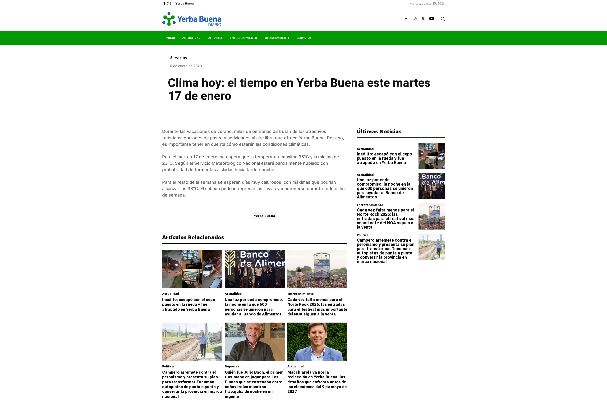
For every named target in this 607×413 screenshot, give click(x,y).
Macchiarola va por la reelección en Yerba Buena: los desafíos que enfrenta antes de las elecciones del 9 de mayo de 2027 (317, 382)
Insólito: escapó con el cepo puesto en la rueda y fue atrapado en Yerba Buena (188, 304)
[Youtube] (431, 19)
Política (168, 366)
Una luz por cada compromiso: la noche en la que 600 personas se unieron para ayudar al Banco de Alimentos (254, 306)
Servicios (178, 58)
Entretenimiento (300, 293)
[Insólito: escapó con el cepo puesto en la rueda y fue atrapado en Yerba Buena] (192, 269)
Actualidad (170, 293)
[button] (443, 19)
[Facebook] (406, 19)
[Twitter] (423, 19)
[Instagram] (414, 19)
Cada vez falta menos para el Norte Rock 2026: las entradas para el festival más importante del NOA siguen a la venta (317, 306)
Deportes (232, 366)
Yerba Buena (264, 216)
